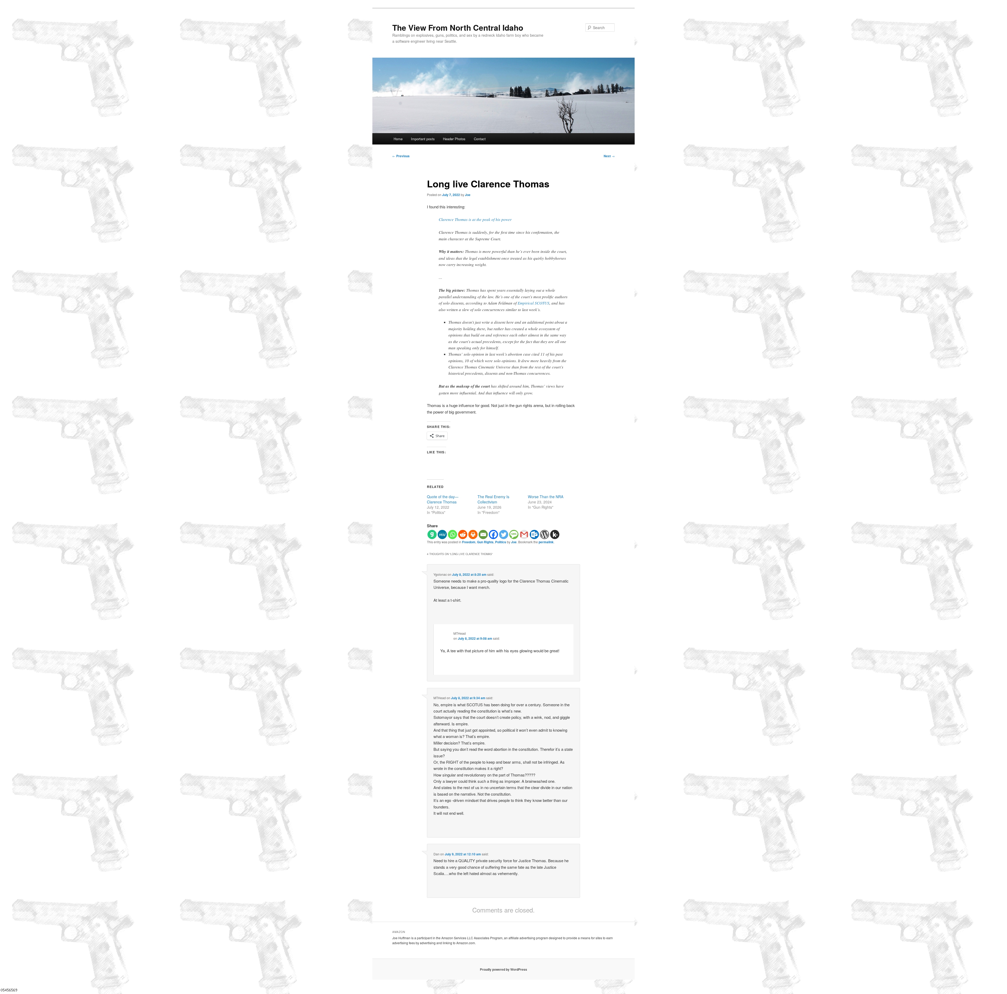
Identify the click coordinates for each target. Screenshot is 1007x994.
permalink (546, 542)
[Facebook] (493, 534)
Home (398, 138)
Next (609, 156)
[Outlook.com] (534, 534)
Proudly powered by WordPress (503, 969)
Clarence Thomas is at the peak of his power (475, 219)
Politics (500, 542)
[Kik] (554, 534)
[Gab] (432, 534)
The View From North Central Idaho (457, 27)
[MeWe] (442, 534)
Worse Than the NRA (545, 496)
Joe (467, 194)
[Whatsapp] (452, 534)
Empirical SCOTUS (533, 303)
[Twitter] (503, 534)
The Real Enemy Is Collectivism (493, 499)
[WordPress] (544, 534)
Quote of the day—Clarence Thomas (442, 499)
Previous (401, 156)
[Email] (483, 534)
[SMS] (513, 534)
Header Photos (454, 138)
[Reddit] (462, 534)
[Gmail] (524, 534)
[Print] (473, 534)
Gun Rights (485, 542)
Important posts (423, 138)
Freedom (468, 542)
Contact (480, 138)
